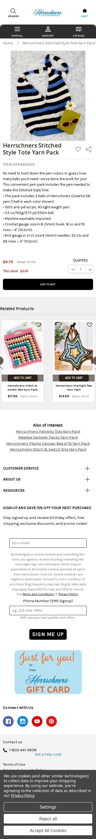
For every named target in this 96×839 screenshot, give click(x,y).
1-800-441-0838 (23, 750)
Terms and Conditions (38, 594)
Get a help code (48, 754)
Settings (48, 807)
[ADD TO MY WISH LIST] (38, 325)
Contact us (12, 742)
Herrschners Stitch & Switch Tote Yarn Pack (48, 449)
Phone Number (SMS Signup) (48, 601)
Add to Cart (22, 378)
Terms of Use (14, 764)
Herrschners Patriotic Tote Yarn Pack (48, 431)
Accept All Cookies (48, 830)
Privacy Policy (68, 594)
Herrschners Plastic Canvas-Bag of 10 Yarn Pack (48, 443)
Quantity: (80, 260)
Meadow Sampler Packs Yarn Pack (48, 437)
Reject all (48, 819)
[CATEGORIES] (17, 31)
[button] (48, 672)
